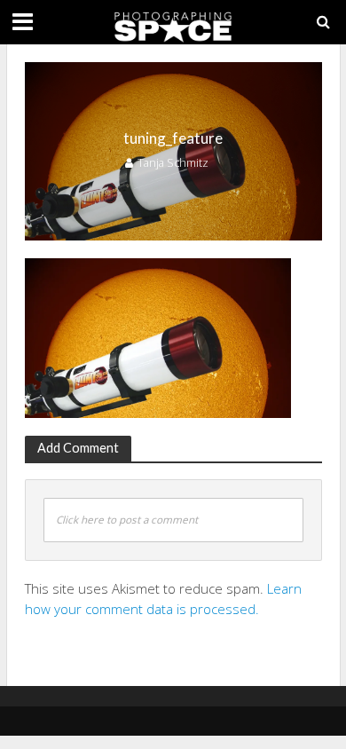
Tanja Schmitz (173, 162)
